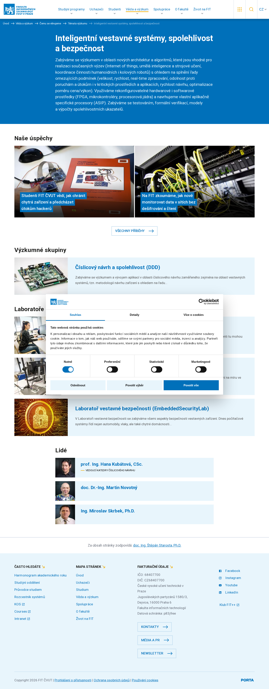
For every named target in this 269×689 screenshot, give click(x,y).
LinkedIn (231, 592)
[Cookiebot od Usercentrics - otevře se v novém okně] (201, 302)
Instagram (232, 578)
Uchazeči (83, 583)
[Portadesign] (248, 679)
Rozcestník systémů (29, 597)
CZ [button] (261, 9)
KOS (18, 604)
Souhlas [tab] (75, 314)
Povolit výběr (134, 385)
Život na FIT (85, 619)
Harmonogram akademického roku (40, 575)
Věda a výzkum (87, 597)
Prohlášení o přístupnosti (73, 680)
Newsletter (152, 653)
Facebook (232, 571)
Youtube (230, 585)
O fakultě (83, 611)
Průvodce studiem (28, 590)
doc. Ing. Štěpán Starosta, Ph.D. (157, 545)
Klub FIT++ (228, 605)
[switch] (112, 369)
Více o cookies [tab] (194, 314)
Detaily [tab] (134, 314)
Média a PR (150, 640)
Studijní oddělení (27, 583)
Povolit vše (191, 385)
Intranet (20, 619)
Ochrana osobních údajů (112, 680)
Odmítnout (77, 385)
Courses (21, 611)
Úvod (80, 575)
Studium (82, 590)
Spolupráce (84, 604)
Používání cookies (145, 680)
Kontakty (150, 627)
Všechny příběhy (130, 231)
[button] (71, 9)
